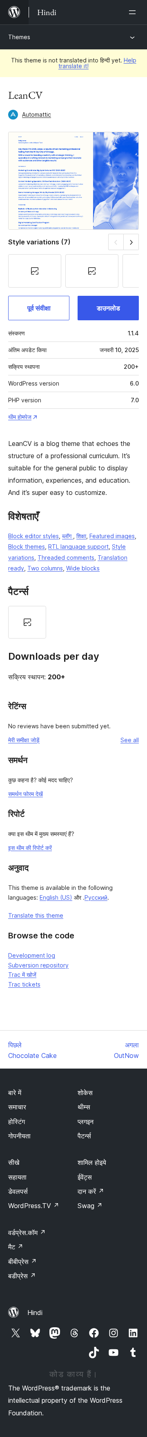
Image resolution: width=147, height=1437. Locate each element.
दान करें (91, 1191)
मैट (15, 1247)
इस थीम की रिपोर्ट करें (30, 847)
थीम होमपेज (19, 416)
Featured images (112, 535)
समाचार (17, 1107)
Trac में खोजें (22, 974)
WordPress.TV (33, 1206)
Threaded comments (66, 557)
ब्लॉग (67, 535)
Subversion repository (38, 965)
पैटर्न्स (84, 1136)
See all (129, 739)
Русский (96, 897)
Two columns (45, 568)
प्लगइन (86, 1122)
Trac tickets (24, 984)
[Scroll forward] (131, 242)
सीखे (13, 1162)
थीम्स (84, 1107)
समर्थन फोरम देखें (25, 793)
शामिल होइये (92, 1162)
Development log (31, 955)
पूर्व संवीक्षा (39, 308)
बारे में (14, 1093)
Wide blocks (83, 568)
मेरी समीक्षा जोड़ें (24, 739)
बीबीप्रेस (22, 1261)
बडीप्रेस (22, 1276)
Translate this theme (35, 915)
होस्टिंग (16, 1122)
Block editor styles (33, 535)
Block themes (26, 546)
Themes (19, 36)
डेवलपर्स (18, 1191)
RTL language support (78, 546)
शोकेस (85, 1093)
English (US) (56, 897)
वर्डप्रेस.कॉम (27, 1233)
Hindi (34, 1312)
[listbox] (73, 622)
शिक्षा (81, 535)
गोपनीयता (19, 1136)
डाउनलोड (108, 308)
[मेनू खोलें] (134, 12)
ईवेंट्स (85, 1177)
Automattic (36, 114)
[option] (27, 622)
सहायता (17, 1177)
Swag (90, 1206)
